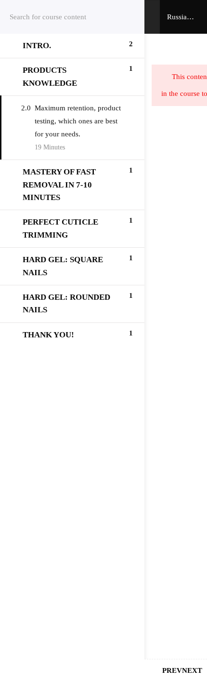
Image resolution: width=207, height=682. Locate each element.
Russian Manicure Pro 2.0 (181, 18)
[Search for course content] (125, 17)
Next (192, 670)
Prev (172, 670)
